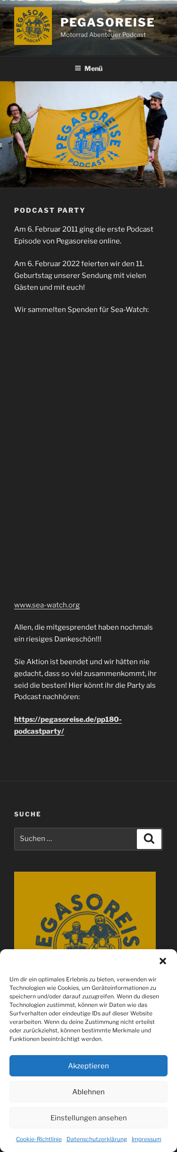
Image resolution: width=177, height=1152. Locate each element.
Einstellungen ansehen (89, 1118)
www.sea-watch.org (47, 605)
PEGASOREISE (107, 22)
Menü (93, 68)
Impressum (146, 1139)
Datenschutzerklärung (97, 1139)
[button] (163, 961)
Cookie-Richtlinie (39, 1139)
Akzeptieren (88, 1066)
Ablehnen (88, 1092)
